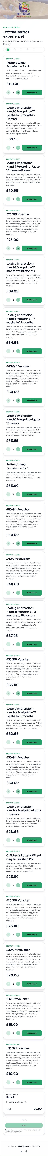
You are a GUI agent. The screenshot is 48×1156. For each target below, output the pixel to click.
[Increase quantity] (18, 92)
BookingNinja (23, 1146)
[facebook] (22, 1151)
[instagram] (26, 1151)
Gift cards (36, 1146)
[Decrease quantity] (8, 92)
